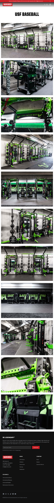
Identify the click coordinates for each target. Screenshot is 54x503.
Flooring (21, 467)
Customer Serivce (40, 464)
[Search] (45, 4)
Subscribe (36, 447)
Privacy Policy (18, 450)
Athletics (21, 462)
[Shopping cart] (47, 4)
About (37, 459)
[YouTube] (15, 494)
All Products (22, 459)
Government (22, 464)
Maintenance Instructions (8, 485)
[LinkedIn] (13, 494)
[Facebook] (3, 494)
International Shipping (7, 480)
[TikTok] (10, 494)
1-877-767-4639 (6, 465)
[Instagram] (6, 494)
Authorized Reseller (7, 482)
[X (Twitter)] (8, 494)
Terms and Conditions (7, 477)
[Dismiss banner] (50, 1)
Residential (22, 469)
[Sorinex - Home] (15, 4)
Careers (38, 462)
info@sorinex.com (7, 466)
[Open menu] (50, 4)
